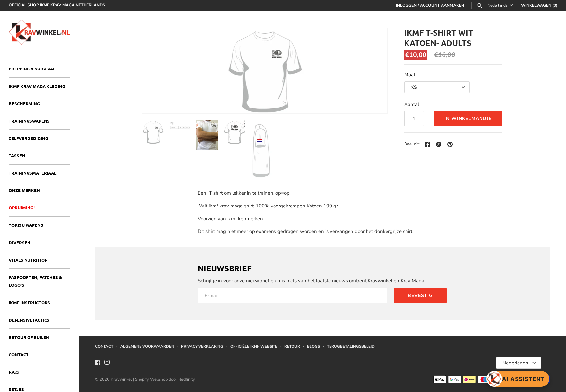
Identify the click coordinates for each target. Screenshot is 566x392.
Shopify (142, 379)
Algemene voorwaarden (147, 346)
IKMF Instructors (29, 302)
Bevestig (420, 295)
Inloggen (406, 5)
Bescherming (24, 103)
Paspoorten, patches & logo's (35, 281)
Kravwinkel (121, 379)
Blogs (313, 346)
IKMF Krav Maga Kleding (37, 86)
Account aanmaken (442, 5)
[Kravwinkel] (39, 32)
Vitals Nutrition (28, 260)
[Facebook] (97, 363)
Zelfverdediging (28, 138)
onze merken (24, 190)
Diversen (19, 242)
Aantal (411, 104)
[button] (374, 70)
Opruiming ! (22, 207)
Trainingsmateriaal (32, 173)
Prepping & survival (32, 68)
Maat (409, 74)
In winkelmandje (468, 118)
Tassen (17, 155)
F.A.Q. (14, 372)
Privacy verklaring (202, 346)
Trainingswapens (29, 121)
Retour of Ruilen (29, 337)
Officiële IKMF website (253, 346)
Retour (292, 346)
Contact (18, 354)
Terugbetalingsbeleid (351, 346)
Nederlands (497, 5)
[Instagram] (107, 363)
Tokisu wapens (26, 225)
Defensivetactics (29, 320)
